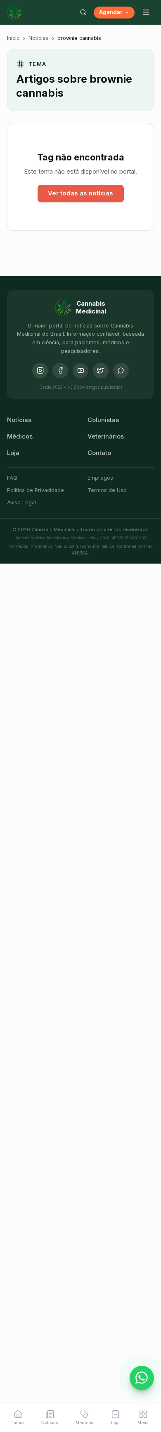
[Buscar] (83, 12)
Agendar (111, 12)
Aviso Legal (21, 502)
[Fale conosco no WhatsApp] (142, 1378)
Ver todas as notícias (80, 193)
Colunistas (103, 420)
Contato (99, 453)
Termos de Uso (107, 490)
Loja (13, 453)
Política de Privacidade (35, 490)
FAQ (12, 478)
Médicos (20, 436)
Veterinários (106, 436)
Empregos (100, 478)
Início (13, 38)
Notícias (38, 38)
